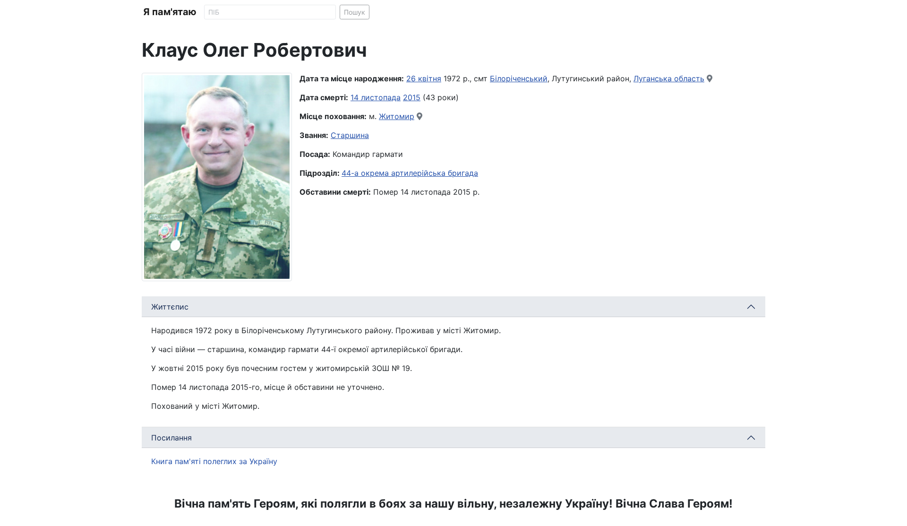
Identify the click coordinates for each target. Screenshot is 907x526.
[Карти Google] (709, 78)
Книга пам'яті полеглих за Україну (214, 461)
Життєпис (169, 306)
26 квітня (423, 78)
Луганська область (668, 78)
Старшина (350, 135)
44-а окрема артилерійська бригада (410, 173)
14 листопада (376, 97)
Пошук (354, 12)
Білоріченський (519, 78)
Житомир (396, 116)
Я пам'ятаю (170, 11)
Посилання (171, 437)
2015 (411, 97)
